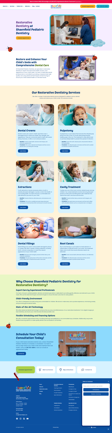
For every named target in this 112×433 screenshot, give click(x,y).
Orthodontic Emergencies (74, 397)
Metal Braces (71, 386)
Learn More (23, 151)
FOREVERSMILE (72, 399)
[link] (92, 427)
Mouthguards (71, 405)
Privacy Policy (56, 427)
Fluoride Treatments (58, 392)
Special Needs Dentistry (74, 407)
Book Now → (79, 1)
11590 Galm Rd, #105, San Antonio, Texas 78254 (22, 398)
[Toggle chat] (108, 429)
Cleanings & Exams (58, 388)
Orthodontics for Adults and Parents (74, 394)
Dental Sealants (57, 390)
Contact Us (21, 353)
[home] (56, 6)
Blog (33, 6)
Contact (38, 6)
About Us (41, 386)
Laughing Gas (57, 405)
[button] (6, 6)
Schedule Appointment (88, 6)
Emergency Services (73, 410)
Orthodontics (71, 384)
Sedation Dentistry (58, 403)
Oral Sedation (57, 407)
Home (40, 384)
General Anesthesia (58, 410)
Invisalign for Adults (73, 391)
